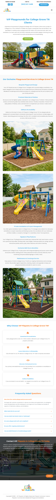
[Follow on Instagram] (12, 4)
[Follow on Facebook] (9, 4)
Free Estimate (43, 4)
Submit (49, 476)
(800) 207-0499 (27, 4)
